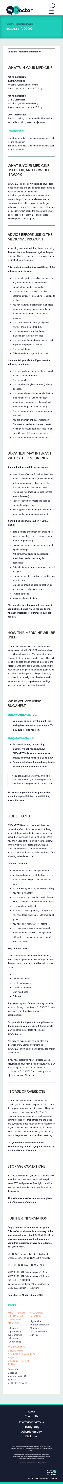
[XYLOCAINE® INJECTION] (41, 1324)
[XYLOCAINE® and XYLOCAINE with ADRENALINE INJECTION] (19, 1327)
